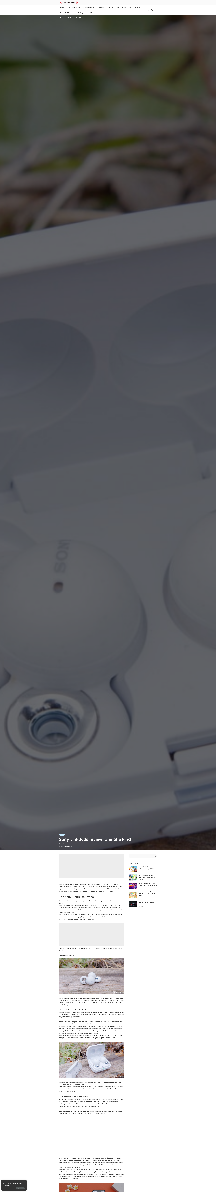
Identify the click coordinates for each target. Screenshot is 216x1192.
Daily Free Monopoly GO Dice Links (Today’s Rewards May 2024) (148, 894)
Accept (20, 1188)
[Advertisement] (91, 866)
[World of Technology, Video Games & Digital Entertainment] (69, 2)
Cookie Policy (6, 1185)
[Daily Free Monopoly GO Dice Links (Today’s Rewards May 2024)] (133, 895)
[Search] (154, 10)
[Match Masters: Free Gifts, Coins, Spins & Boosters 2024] (133, 886)
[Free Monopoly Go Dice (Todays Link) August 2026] (133, 877)
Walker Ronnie (62, 843)
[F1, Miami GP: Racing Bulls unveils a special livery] (133, 904)
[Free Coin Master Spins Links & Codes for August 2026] (133, 869)
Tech (62, 834)
